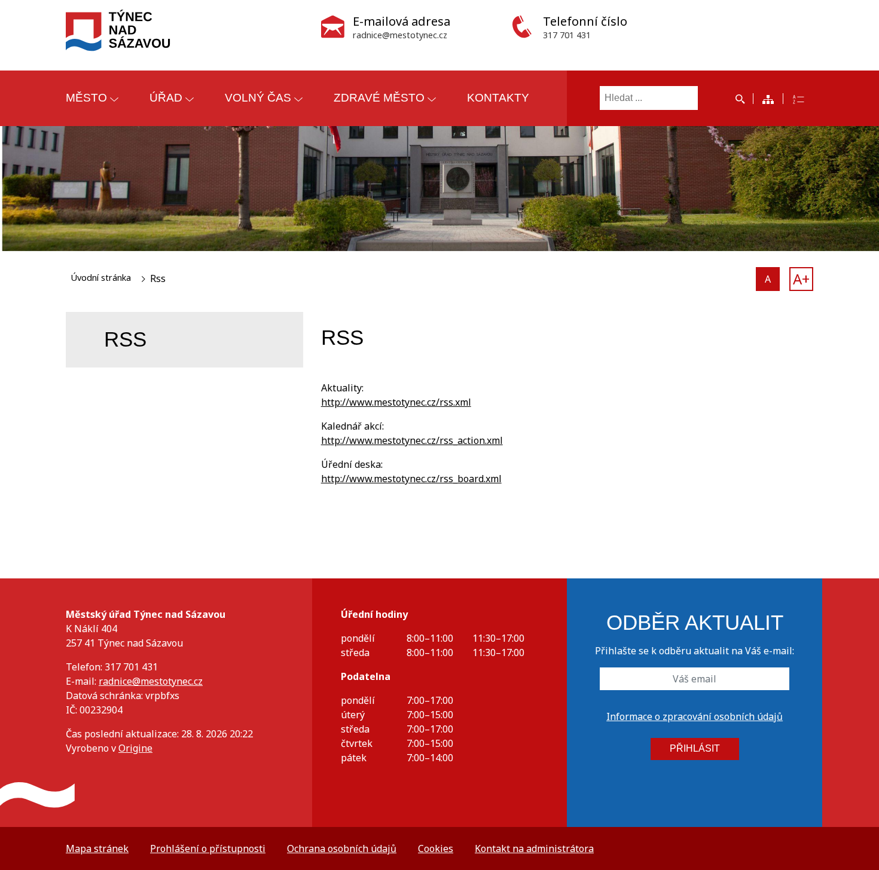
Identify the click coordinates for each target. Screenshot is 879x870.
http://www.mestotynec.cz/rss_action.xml (412, 440)
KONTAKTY (498, 97)
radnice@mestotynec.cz (151, 681)
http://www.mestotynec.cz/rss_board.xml (411, 478)
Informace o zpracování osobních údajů (694, 716)
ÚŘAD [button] (165, 97)
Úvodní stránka (101, 277)
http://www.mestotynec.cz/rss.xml (396, 402)
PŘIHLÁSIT (695, 748)
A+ (801, 279)
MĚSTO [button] (86, 97)
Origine (135, 748)
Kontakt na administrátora (534, 848)
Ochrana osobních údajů (341, 848)
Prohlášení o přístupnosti (207, 848)
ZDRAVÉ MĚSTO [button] (379, 97)
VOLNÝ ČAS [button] (258, 97)
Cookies (435, 848)
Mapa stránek (97, 848)
